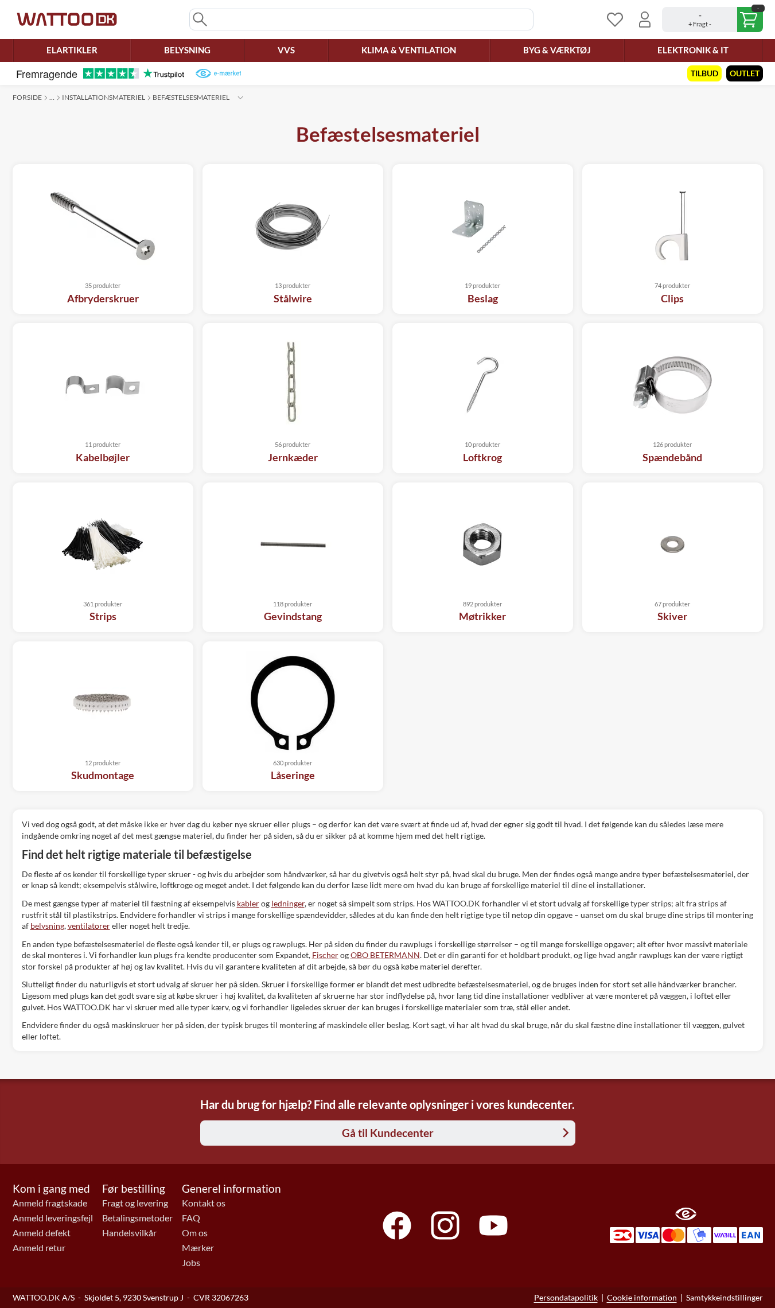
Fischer (325, 955)
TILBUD (704, 73)
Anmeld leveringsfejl (53, 1218)
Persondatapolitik (566, 1297)
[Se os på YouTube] (493, 1225)
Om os (195, 1233)
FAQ (191, 1218)
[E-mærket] (218, 73)
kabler (248, 903)
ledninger (288, 903)
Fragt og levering (135, 1203)
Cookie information (642, 1297)
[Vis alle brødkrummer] (240, 97)
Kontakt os (203, 1203)
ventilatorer (89, 926)
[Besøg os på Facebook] (396, 1225)
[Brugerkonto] (644, 19)
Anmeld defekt (42, 1233)
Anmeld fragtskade (50, 1203)
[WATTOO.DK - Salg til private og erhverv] (67, 19)
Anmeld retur (39, 1248)
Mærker (198, 1248)
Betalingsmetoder (137, 1218)
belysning (47, 926)
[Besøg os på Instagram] (445, 1225)
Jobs (191, 1263)
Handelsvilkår (129, 1233)
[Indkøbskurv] (712, 19)
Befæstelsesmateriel (191, 97)
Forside (27, 97)
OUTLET (745, 73)
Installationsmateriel (103, 97)
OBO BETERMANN (385, 955)
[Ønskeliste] (615, 19)
